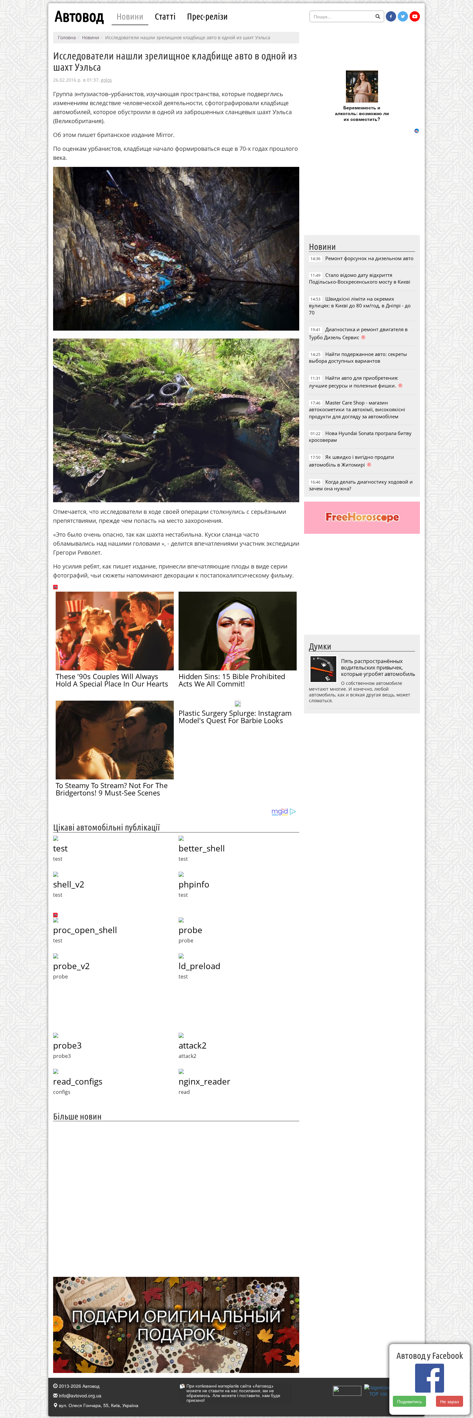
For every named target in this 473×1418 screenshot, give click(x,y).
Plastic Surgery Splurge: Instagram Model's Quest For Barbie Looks (235, 716)
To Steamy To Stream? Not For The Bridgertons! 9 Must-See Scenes (112, 788)
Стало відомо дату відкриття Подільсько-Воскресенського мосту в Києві (359, 278)
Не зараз (450, 1401)
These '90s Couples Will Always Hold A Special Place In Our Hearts (112, 679)
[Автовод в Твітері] (403, 16)
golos (106, 80)
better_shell (202, 848)
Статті (165, 16)
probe (190, 930)
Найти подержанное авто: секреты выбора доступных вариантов (358, 357)
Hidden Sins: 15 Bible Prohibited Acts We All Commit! (232, 679)
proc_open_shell (85, 930)
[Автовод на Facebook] (391, 16)
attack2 (193, 1045)
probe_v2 (71, 966)
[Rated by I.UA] (347, 1390)
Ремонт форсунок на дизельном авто (369, 258)
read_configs (77, 1081)
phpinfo (194, 884)
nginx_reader (204, 1081)
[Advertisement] (176, 1198)
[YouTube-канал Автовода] (415, 16)
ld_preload (199, 966)
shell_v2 (68, 884)
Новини (130, 16)
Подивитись (409, 1401)
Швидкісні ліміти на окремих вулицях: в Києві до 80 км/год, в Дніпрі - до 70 (360, 305)
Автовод (79, 16)
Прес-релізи (207, 16)
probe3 (67, 1045)
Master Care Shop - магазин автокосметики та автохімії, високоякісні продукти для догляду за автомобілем (357, 409)
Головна (67, 37)
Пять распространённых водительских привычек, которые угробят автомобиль (378, 667)
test (60, 848)
